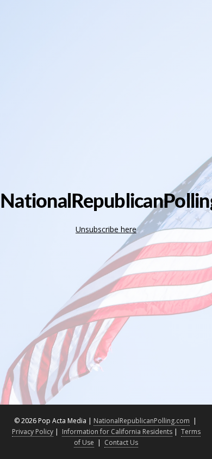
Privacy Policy (32, 431)
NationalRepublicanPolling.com (141, 420)
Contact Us (121, 442)
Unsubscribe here (106, 229)
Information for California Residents (117, 431)
